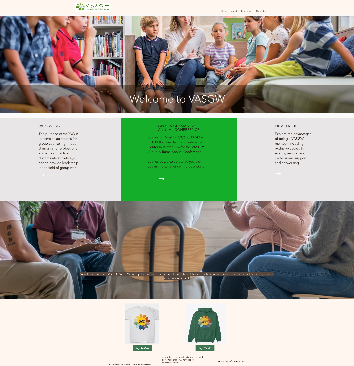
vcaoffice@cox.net (170, 363)
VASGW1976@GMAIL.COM (231, 361)
